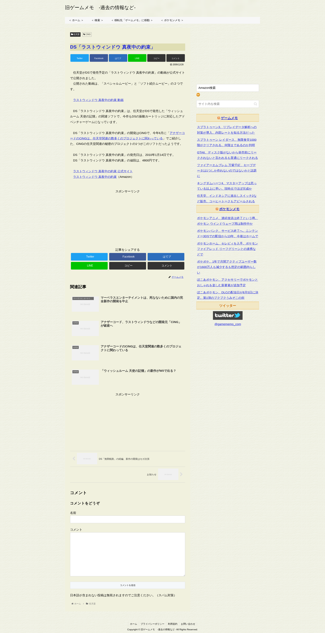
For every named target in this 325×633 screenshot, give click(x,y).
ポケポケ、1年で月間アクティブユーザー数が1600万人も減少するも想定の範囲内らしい (227, 267)
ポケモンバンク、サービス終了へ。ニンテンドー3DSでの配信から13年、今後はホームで (227, 233)
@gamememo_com (227, 324)
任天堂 (76, 34)
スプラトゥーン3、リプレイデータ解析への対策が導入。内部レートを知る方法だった (227, 129)
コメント (76, 529)
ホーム (133, 624)
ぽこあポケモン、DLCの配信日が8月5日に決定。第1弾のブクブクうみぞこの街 (227, 295)
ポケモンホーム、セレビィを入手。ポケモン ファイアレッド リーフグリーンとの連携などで (227, 249)
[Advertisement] (127, 218)
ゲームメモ (229, 118)
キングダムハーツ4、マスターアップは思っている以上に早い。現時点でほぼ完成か (227, 186)
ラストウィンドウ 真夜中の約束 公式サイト (103, 171)
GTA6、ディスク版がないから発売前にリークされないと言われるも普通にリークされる (227, 155)
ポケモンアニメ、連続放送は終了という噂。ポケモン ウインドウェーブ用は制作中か (227, 220)
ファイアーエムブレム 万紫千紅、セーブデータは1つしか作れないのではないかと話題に (227, 170)
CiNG (88, 34)
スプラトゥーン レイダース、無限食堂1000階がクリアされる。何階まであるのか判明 (226, 142)
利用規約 (172, 624)
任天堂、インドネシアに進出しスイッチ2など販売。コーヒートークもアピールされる (227, 198)
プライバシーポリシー (152, 624)
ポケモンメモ (229, 209)
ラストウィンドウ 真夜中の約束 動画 (98, 100)
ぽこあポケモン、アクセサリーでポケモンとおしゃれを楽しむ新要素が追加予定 (227, 282)
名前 (73, 513)
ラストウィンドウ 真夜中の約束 (95, 177)
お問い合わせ (188, 624)
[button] (255, 104)
